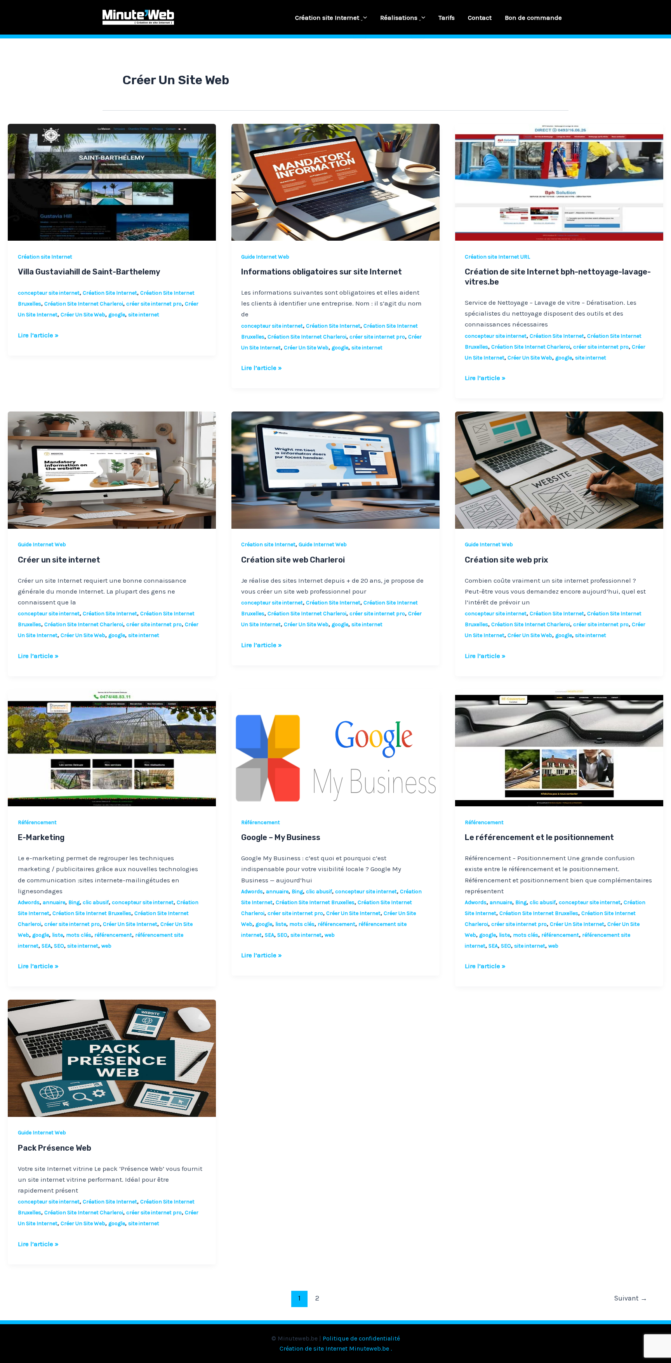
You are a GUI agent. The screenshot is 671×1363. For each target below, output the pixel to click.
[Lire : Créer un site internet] (112, 469)
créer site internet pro (154, 303)
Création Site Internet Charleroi (83, 303)
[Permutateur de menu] (360, 20)
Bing (74, 902)
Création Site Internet (110, 293)
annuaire (54, 902)
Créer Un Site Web (83, 314)
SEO (59, 946)
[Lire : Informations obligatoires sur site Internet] (335, 182)
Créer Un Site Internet (130, 924)
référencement (113, 935)
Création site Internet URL (497, 257)
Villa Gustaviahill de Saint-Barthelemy (89, 271)
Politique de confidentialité (361, 1338)
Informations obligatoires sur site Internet (321, 271)
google (116, 314)
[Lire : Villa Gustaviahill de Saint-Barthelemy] (112, 182)
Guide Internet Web (265, 257)
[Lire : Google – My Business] (335, 747)
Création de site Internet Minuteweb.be (334, 1348)
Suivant (630, 1298)
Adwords (29, 902)
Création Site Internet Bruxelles (91, 913)
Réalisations (398, 17)
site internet (143, 314)
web (106, 946)
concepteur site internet (49, 293)
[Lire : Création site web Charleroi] (335, 469)
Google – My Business (280, 837)
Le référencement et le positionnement (539, 837)
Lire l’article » (38, 334)
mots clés (78, 935)
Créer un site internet (59, 559)
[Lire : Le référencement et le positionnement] (559, 747)
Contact (480, 17)
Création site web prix (506, 559)
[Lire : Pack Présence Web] (112, 1057)
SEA (46, 946)
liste (57, 935)
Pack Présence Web (54, 1148)
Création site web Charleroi (293, 559)
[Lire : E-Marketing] (112, 747)
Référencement (37, 822)
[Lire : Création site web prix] (559, 469)
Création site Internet (327, 17)
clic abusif (96, 902)
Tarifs (446, 17)
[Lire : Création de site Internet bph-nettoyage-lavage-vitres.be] (559, 182)
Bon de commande (533, 17)
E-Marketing (41, 837)
